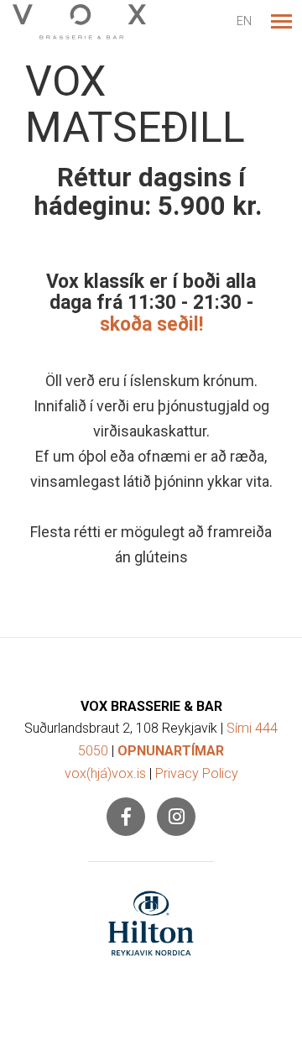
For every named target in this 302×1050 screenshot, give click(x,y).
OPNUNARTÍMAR (170, 751)
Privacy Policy (196, 773)
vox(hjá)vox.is (105, 773)
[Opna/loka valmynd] (281, 21)
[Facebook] (126, 816)
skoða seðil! (151, 324)
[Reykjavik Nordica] (151, 923)
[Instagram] (176, 816)
